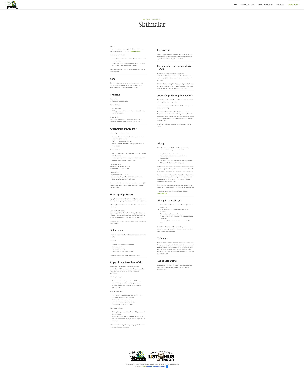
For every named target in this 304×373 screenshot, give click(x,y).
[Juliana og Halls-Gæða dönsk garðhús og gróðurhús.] (11, 4)
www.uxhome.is (135, 51)
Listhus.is (143, 366)
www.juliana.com (162, 193)
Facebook (162, 366)
